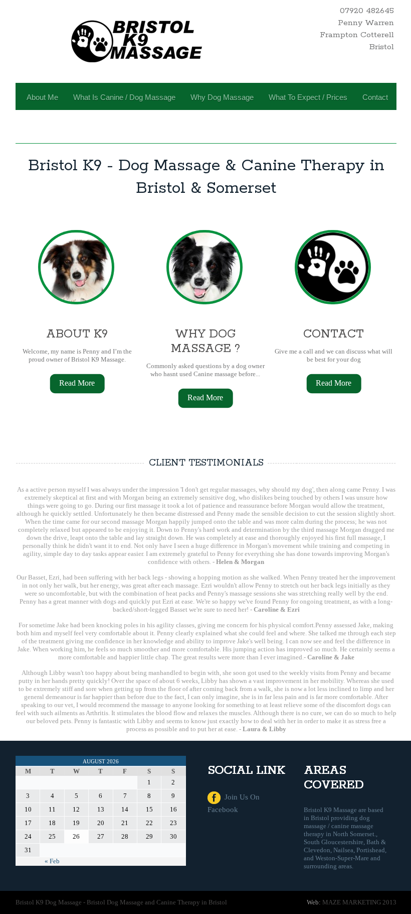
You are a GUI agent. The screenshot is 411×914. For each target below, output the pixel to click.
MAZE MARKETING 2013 (359, 902)
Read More (77, 383)
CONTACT (333, 334)
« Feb (52, 861)
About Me (42, 97)
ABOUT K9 (77, 334)
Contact (375, 97)
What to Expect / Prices (308, 97)
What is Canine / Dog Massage (124, 97)
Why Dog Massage (222, 97)
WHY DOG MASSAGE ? (205, 341)
